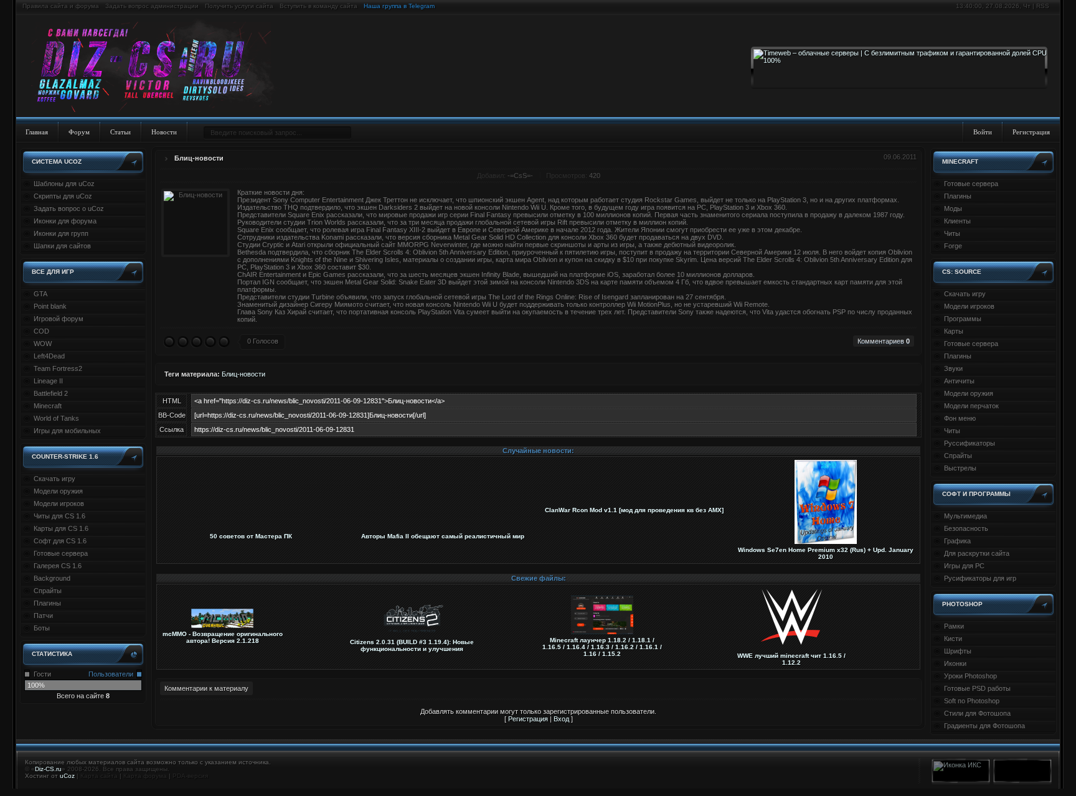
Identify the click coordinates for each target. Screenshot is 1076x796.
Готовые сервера (61, 553)
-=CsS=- (520, 175)
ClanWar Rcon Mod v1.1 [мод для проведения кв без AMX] (634, 510)
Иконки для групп (61, 233)
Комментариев (883, 341)
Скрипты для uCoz (63, 196)
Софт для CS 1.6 (60, 541)
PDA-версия (190, 775)
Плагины (47, 603)
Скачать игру (54, 478)
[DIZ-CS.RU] (157, 67)
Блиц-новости (199, 158)
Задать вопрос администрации (152, 5)
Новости (164, 132)
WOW (43, 343)
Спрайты (48, 590)
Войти (982, 132)
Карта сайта (99, 775)
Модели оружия (58, 491)
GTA (40, 293)
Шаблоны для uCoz (64, 183)
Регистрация (1031, 132)
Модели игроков (59, 503)
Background (52, 578)
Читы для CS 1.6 (59, 516)
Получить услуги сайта (239, 5)
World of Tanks (56, 418)
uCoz (67, 775)
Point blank (50, 306)
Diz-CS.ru (48, 769)
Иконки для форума (65, 221)
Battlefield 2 (51, 393)
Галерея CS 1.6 (58, 565)
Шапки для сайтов (62, 246)
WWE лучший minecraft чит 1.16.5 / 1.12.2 (791, 659)
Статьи (120, 132)
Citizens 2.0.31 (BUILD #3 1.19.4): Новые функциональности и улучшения (412, 645)
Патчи (43, 615)
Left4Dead (49, 356)
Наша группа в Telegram (399, 5)
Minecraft (48, 406)
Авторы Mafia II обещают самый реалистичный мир (442, 536)
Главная (37, 132)
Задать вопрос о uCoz (69, 208)
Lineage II (48, 381)
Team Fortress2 (58, 368)
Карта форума (145, 775)
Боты (42, 628)
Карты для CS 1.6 (61, 528)
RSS (1042, 5)
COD (41, 331)
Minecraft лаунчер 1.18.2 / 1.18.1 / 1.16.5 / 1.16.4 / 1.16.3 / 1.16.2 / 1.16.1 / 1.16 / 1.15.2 (602, 647)
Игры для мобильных (67, 430)
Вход (561, 719)
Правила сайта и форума (60, 5)
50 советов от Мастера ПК (251, 536)
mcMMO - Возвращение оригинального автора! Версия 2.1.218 (223, 637)
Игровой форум (58, 318)
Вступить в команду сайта (318, 5)
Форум (79, 132)
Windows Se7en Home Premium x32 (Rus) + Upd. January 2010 (825, 553)
